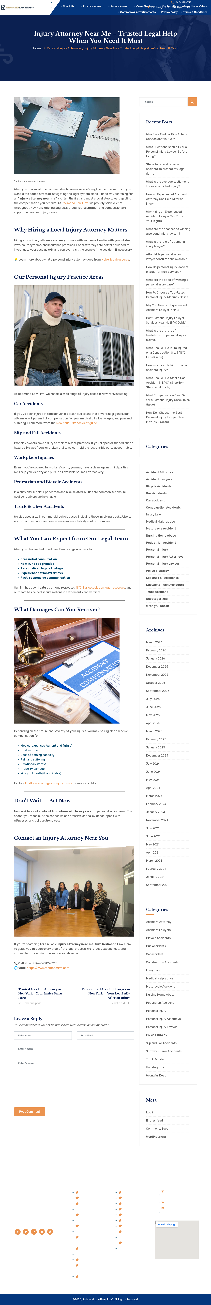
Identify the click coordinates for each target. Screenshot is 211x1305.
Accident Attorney (159, 472)
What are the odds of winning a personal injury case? (167, 282)
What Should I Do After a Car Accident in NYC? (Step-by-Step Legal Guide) (165, 382)
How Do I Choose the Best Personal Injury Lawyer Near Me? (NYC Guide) (165, 417)
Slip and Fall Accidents (162, 578)
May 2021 (152, 844)
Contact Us (169, 6)
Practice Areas (92, 6)
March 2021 (154, 860)
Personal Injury (157, 549)
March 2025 (154, 731)
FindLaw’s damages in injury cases (48, 783)
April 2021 (153, 852)
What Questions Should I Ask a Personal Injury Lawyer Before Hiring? (166, 151)
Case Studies (144, 6)
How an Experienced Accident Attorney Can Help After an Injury (166, 199)
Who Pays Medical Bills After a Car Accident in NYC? (166, 136)
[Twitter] (26, 1232)
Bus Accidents (156, 493)
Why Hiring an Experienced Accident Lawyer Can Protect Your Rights (166, 216)
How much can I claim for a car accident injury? (167, 367)
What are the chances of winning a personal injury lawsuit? (168, 231)
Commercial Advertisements (138, 12)
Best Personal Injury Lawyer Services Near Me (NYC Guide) (166, 320)
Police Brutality (157, 571)
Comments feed (157, 1128)
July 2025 (153, 699)
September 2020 (157, 885)
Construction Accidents (163, 507)
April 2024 (153, 788)
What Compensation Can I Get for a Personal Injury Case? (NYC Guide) (168, 400)
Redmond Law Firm (75, 203)
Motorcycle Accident (161, 528)
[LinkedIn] (34, 1232)
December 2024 (157, 755)
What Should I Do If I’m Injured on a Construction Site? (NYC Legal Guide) (166, 352)
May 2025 (153, 715)
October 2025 (155, 683)
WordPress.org (156, 1137)
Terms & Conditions (195, 12)
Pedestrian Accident (161, 543)
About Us (68, 6)
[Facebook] (18, 1232)
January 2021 (155, 877)
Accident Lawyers (159, 479)
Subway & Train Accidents (165, 585)
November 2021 (157, 820)
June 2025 (153, 707)
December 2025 (157, 666)
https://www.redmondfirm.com (48, 968)
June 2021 (153, 836)
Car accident (155, 500)
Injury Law (153, 514)
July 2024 (153, 763)
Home (37, 48)
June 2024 (153, 772)
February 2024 (156, 804)
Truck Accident (157, 592)
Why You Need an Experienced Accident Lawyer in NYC (166, 307)
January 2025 (155, 747)
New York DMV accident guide (76, 423)
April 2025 (153, 723)
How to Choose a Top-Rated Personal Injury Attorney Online (167, 295)
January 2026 (155, 658)
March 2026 (154, 642)
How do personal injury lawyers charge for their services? (167, 269)
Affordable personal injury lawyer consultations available (166, 257)
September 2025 (157, 691)
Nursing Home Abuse (161, 535)
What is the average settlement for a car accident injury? (167, 184)
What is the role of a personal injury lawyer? (165, 244)
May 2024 (153, 780)
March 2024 (154, 796)
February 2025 (156, 739)
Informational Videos (194, 6)
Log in (150, 1112)
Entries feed (154, 1120)
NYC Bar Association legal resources (100, 587)
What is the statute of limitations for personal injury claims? (166, 335)
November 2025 (157, 675)
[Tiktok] (50, 1232)
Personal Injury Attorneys (31, 181)
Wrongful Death (157, 606)
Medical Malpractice (160, 521)
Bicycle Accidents (159, 486)
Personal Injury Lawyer (162, 563)
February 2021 (156, 869)
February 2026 (156, 650)
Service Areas (118, 6)
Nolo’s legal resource (115, 259)
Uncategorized (157, 599)
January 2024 (155, 812)
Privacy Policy (169, 12)
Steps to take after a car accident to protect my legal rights (165, 169)
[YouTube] (42, 1232)
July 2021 (152, 828)
